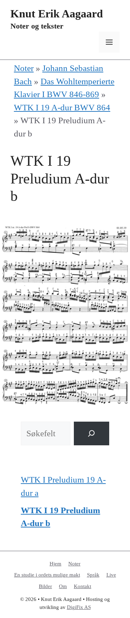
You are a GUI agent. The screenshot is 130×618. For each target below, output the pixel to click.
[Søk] (91, 434)
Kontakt (82, 586)
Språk (93, 575)
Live (111, 575)
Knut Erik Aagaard (56, 13)
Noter (24, 68)
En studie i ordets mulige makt (47, 575)
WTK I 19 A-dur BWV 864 (62, 107)
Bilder (45, 586)
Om (63, 586)
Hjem (55, 563)
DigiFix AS (79, 607)
